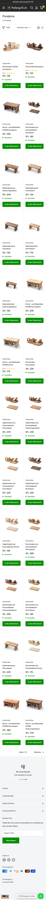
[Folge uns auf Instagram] (9, 860)
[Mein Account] (36, 7)
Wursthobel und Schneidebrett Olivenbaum (32, 546)
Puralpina (6, 63)
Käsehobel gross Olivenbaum (8, 667)
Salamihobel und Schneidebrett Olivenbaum (8, 425)
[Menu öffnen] (3, 8)
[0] (41, 7)
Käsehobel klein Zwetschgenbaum (9, 305)
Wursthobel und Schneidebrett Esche (34, 667)
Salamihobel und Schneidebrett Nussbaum (32, 486)
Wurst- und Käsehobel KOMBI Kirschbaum (34, 305)
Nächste (37, 752)
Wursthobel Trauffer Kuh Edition (10, 68)
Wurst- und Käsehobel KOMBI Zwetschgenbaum (34, 726)
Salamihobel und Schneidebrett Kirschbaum (8, 486)
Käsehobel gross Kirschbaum (32, 189)
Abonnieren (11, 840)
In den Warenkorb (11, 85)
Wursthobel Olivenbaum (30, 363)
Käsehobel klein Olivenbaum (32, 247)
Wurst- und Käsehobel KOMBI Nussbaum (11, 128)
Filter (8, 27)
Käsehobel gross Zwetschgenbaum (9, 189)
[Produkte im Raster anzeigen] (38, 28)
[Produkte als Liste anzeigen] (42, 28)
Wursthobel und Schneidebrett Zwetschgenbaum (9, 607)
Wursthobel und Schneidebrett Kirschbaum (32, 607)
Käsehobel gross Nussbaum (8, 247)
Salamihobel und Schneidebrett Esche (10, 545)
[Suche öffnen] (31, 7)
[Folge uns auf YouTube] (13, 860)
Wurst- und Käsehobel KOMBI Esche (11, 363)
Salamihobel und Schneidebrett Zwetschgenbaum (33, 425)
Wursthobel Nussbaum (34, 67)
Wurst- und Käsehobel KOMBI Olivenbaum (11, 725)
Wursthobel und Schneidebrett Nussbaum (32, 130)
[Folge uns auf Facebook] (4, 860)
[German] (5, 897)
